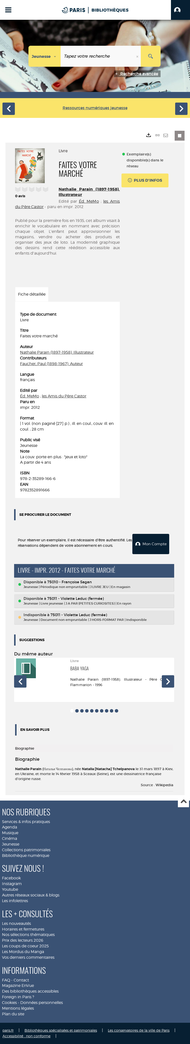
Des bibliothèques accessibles (30, 991)
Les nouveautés (16, 923)
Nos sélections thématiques (28, 934)
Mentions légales (18, 1008)
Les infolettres (15, 900)
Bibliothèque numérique (25, 855)
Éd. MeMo (89, 201)
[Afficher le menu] (8, 10)
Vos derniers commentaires (28, 957)
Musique (10, 832)
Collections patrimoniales (26, 850)
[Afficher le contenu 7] (101, 711)
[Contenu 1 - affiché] (72, 711)
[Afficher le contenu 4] (87, 711)
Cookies (9, 1002)
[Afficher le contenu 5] (92, 711)
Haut (183, 802)
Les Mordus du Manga (23, 951)
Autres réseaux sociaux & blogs (30, 895)
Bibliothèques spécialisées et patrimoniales (60, 1030)
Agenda (9, 827)
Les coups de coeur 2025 (25, 946)
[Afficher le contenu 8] (106, 711)
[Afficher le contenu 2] (77, 711)
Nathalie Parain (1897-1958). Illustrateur (57, 352)
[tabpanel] (67, 402)
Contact (21, 980)
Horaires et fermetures (23, 929)
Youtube (10, 889)
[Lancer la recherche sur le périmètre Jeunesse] (151, 56)
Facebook (11, 878)
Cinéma (9, 838)
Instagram (12, 883)
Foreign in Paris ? (18, 997)
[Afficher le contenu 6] (96, 711)
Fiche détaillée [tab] (32, 294)
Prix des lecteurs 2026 (22, 940)
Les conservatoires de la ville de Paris (138, 1030)
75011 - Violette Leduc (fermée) (75, 598)
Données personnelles (41, 1002)
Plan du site (13, 1014)
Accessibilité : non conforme (26, 1036)
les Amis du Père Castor (64, 396)
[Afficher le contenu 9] (111, 711)
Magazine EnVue (18, 985)
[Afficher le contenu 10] (116, 711)
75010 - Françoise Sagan (69, 582)
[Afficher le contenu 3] (82, 711)
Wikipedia (164, 785)
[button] (180, 10)
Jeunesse (10, 844)
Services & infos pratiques (26, 821)
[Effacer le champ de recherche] (138, 56)
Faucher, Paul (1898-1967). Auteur (51, 363)
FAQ (6, 980)
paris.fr (8, 1030)
